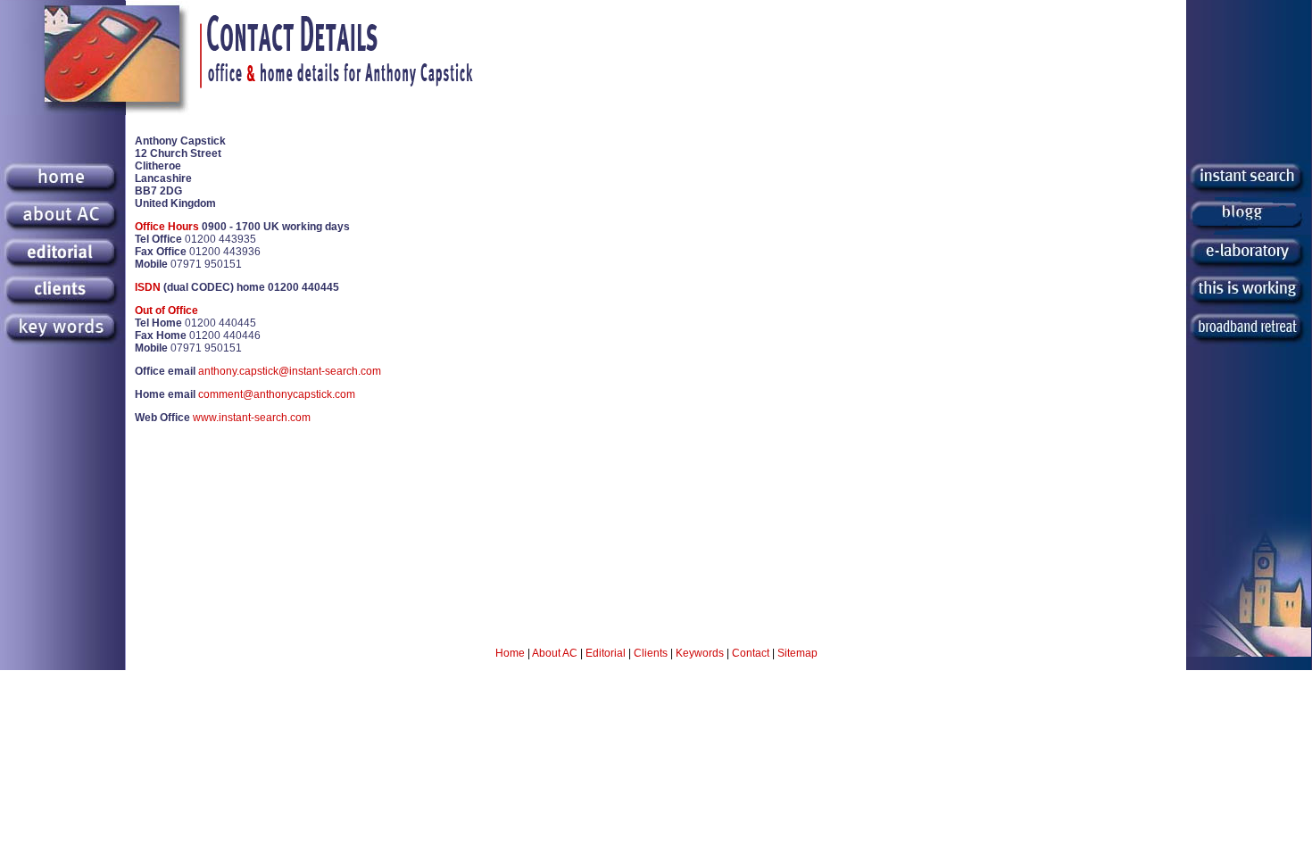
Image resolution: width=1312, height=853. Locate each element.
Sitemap (797, 653)
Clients (651, 653)
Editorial (605, 653)
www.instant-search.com (252, 417)
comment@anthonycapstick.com (276, 394)
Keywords (700, 653)
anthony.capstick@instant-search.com (289, 371)
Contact (750, 653)
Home (510, 653)
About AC (554, 653)
